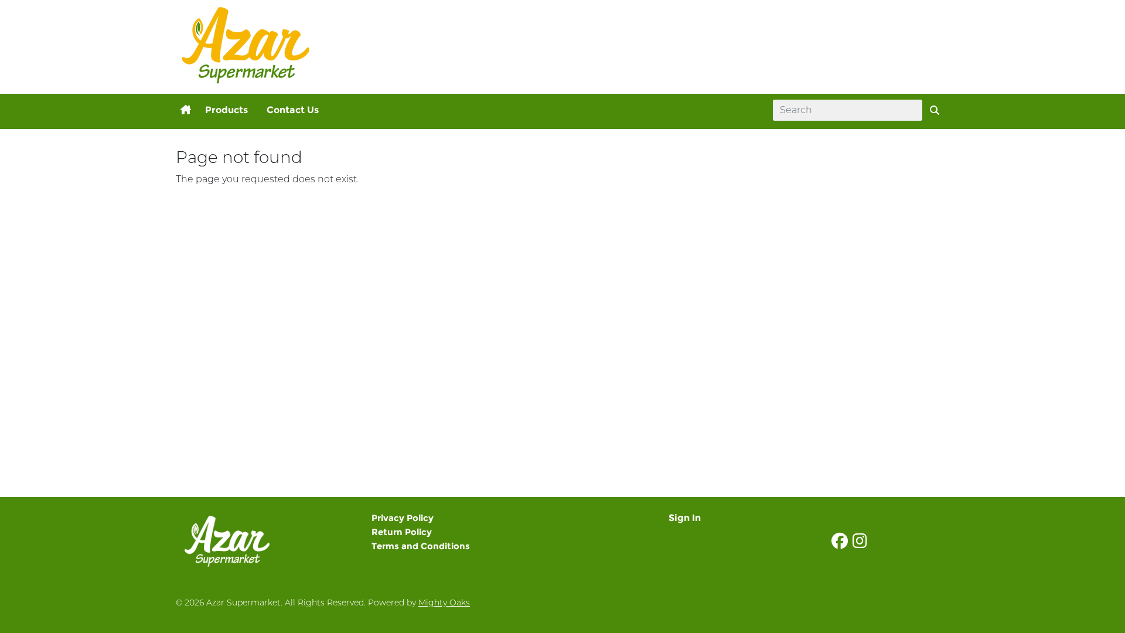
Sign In (685, 517)
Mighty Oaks (444, 602)
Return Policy (401, 531)
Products (226, 109)
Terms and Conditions (420, 546)
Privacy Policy (402, 517)
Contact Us (293, 109)
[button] (186, 110)
